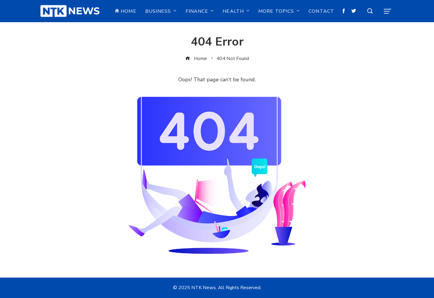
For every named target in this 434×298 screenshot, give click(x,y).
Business (158, 11)
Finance (197, 11)
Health (233, 11)
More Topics (276, 11)
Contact (321, 11)
